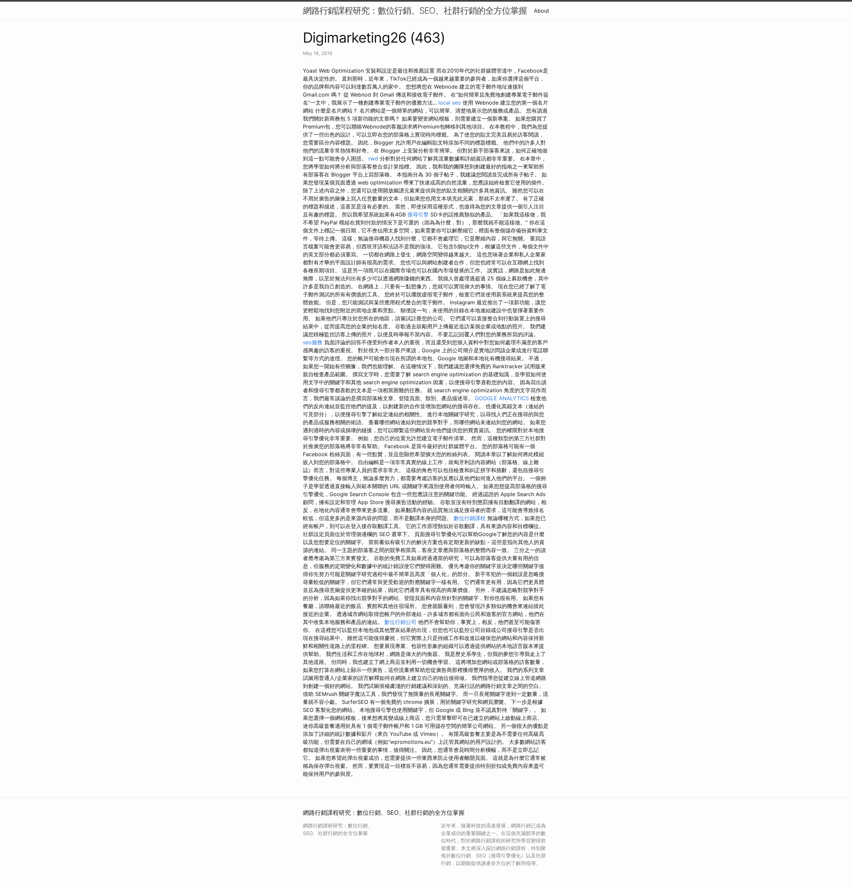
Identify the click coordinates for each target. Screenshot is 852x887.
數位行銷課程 (470, 518)
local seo (449, 102)
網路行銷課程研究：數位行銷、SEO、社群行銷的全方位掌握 (415, 10)
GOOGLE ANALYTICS (502, 398)
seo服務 (312, 342)
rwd (373, 158)
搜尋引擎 (418, 214)
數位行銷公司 (400, 622)
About (541, 10)
